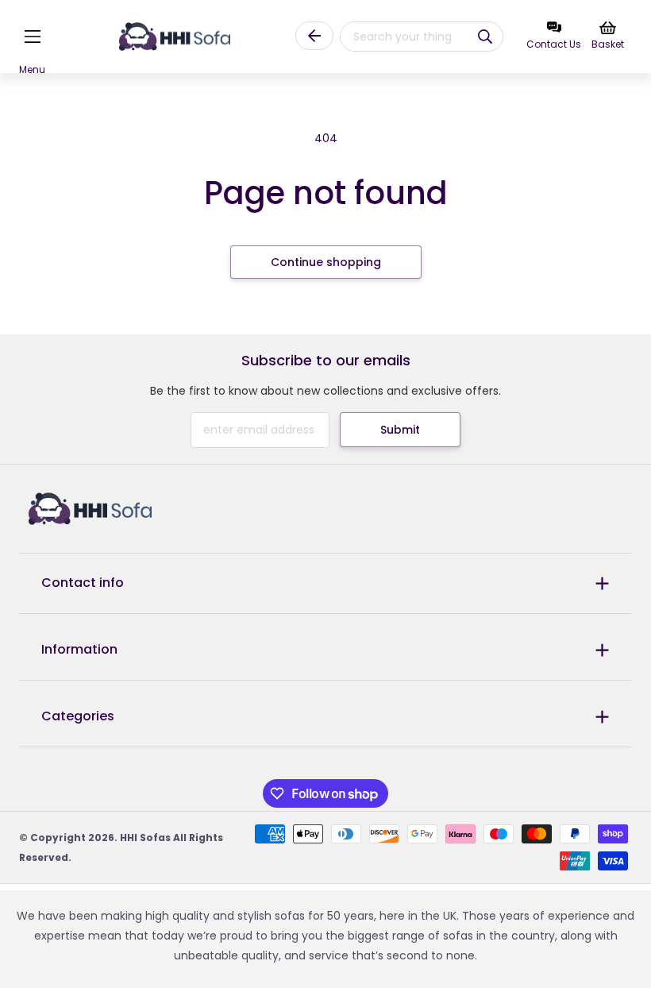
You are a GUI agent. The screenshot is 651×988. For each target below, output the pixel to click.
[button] (32, 37)
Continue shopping (326, 262)
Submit (400, 430)
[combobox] (399, 36)
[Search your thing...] (485, 36)
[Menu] (32, 37)
